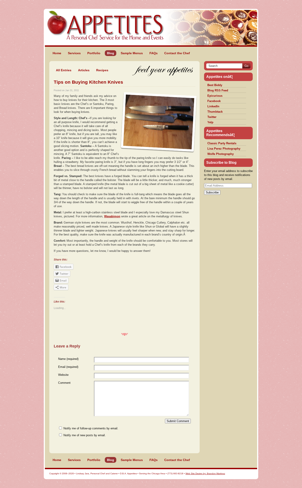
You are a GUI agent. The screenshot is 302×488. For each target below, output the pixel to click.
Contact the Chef (177, 53)
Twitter (211, 117)
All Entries (63, 70)
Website (63, 374)
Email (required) (68, 366)
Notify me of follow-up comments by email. (90, 428)
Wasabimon (112, 216)
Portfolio (93, 53)
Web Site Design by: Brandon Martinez (205, 473)
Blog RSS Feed (217, 90)
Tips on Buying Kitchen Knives (88, 82)
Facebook (214, 101)
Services (74, 53)
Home (57, 53)
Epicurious (214, 95)
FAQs (153, 53)
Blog (110, 53)
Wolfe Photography (220, 154)
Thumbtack (215, 111)
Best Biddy (214, 85)
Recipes (102, 70)
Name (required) (68, 359)
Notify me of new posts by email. (84, 435)
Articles (84, 70)
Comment (64, 382)
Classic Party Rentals (221, 143)
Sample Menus (132, 53)
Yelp (210, 122)
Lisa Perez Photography (223, 148)
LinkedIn (213, 106)
